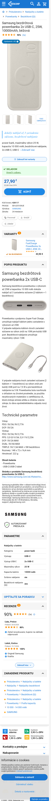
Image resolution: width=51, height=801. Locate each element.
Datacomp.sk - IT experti (14, 4)
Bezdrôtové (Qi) (28, 16)
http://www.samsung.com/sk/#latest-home (22, 477)
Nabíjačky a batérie (34, 12)
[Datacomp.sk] (3, 11)
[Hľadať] (32, 3)
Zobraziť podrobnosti (24, 771)
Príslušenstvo (15, 12)
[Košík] (45, 4)
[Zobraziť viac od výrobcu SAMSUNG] (15, 514)
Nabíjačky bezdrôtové (29, 685)
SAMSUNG (16, 209)
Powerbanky (11, 16)
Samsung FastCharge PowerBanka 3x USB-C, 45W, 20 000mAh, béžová (34, 244)
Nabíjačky (11, 685)
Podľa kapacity (28, 703)
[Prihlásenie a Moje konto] (38, 4)
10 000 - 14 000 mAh (17, 707)
